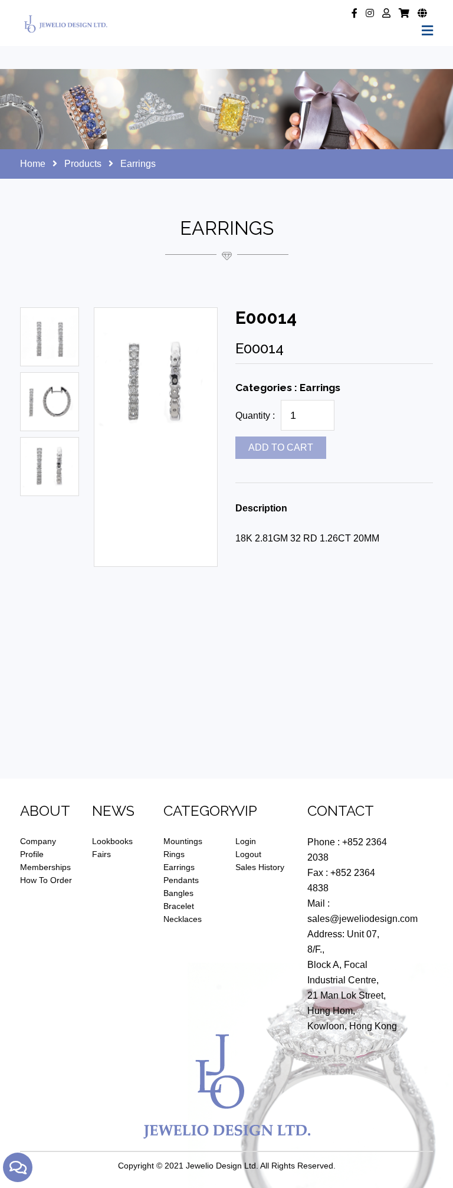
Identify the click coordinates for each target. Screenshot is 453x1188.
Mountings (182, 841)
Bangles (178, 893)
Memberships (45, 867)
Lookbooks (112, 841)
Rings (174, 854)
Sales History (259, 867)
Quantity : (255, 416)
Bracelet (178, 906)
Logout (248, 854)
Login (245, 841)
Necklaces (182, 919)
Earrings (179, 867)
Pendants (181, 880)
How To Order (46, 880)
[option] (49, 336)
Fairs (101, 854)
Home (32, 164)
